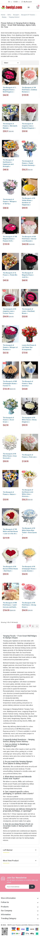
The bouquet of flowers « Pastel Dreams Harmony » (28, 163)
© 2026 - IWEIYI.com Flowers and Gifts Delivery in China (20, 925)
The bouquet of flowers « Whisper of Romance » (10, 347)
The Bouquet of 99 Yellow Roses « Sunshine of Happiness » (28, 201)
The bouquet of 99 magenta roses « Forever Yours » (9, 311)
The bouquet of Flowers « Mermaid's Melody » (10, 126)
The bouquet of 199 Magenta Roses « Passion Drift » (10, 239)
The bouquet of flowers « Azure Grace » (8, 420)
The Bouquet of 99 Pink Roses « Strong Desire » (29, 605)
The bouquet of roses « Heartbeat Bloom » (28, 311)
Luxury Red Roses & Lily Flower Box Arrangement (29, 347)
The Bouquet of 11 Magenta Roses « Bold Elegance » (9, 89)
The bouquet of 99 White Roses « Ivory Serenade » (10, 456)
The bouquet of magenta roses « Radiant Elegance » (28, 126)
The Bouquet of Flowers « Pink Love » (29, 456)
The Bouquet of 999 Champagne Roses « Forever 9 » (10, 383)
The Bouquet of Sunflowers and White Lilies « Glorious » (27, 493)
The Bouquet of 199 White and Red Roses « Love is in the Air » (10, 531)
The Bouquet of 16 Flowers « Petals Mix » (10, 275)
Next (37, 626)
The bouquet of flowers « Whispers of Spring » (9, 201)
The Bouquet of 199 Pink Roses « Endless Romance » (29, 89)
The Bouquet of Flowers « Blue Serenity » (27, 383)
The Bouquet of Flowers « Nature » (9, 493)
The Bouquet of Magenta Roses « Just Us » (28, 275)
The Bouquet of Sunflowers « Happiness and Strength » (8, 163)
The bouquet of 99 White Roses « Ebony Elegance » (29, 420)
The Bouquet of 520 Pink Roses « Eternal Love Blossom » (29, 239)
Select (11, 63)
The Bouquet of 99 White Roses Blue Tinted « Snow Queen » (29, 531)
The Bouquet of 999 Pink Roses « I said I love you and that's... (10, 605)
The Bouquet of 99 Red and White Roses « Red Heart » (10, 568)
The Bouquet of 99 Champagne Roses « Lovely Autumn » (29, 568)
